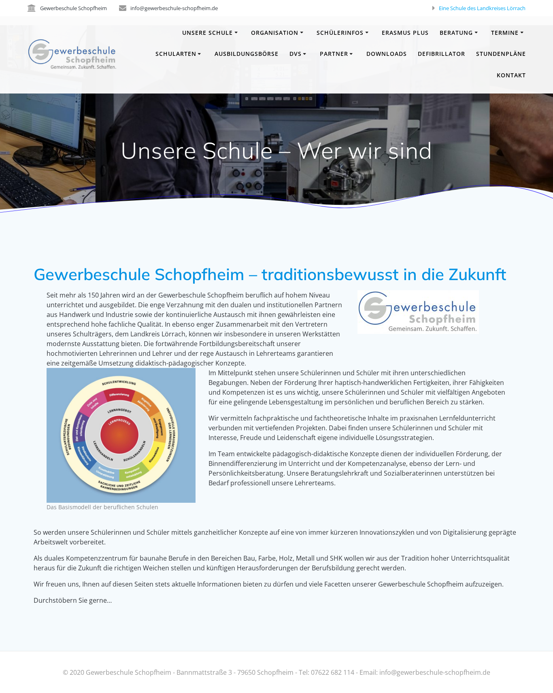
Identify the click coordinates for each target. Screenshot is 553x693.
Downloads (386, 53)
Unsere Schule (207, 32)
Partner (334, 53)
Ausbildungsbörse (247, 53)
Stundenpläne (501, 53)
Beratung (456, 32)
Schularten (175, 53)
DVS (295, 53)
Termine (505, 32)
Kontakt (511, 75)
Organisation (274, 32)
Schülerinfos (340, 32)
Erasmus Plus (405, 32)
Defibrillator (441, 53)
